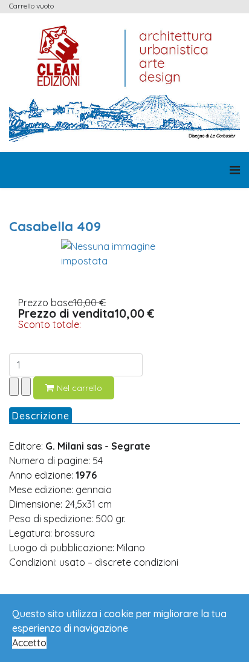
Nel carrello (79, 387)
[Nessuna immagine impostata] (124, 253)
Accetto (29, 643)
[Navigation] (235, 170)
